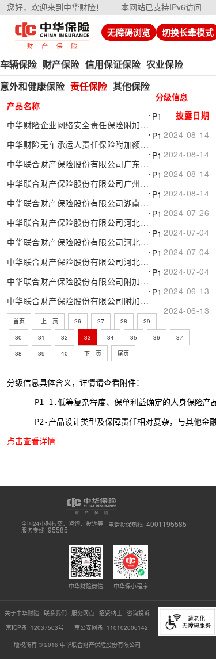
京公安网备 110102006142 (111, 627)
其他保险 (131, 86)
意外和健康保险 (32, 86)
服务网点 (82, 613)
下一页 (92, 353)
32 (64, 337)
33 (87, 337)
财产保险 (61, 64)
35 (133, 337)
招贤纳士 (110, 613)
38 (18, 353)
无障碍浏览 (128, 32)
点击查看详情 (31, 441)
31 (41, 337)
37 (179, 337)
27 (100, 321)
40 (64, 353)
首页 (19, 321)
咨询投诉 (138, 613)
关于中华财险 (22, 613)
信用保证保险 (113, 64)
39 (41, 353)
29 (146, 321)
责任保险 (88, 86)
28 (123, 321)
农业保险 (164, 64)
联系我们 (55, 613)
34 (110, 337)
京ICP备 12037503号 (36, 627)
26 (77, 321)
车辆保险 (18, 64)
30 (18, 337)
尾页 (123, 353)
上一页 (49, 321)
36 (156, 337)
